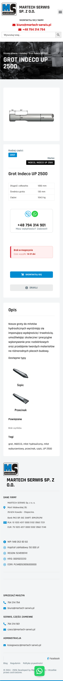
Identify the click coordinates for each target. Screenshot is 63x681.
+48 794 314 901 (31, 225)
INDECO (18, 444)
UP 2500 (47, 448)
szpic (39, 448)
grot (10, 444)
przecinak (30, 448)
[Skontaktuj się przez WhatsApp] (39, 671)
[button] (60, 12)
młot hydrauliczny (33, 444)
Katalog (23, 53)
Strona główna (10, 53)
